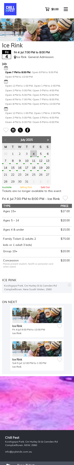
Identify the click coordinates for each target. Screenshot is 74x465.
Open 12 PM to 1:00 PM (19, 85)
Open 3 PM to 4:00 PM (45, 90)
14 (5, 167)
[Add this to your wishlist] (65, 198)
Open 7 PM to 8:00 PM (17, 72)
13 (47, 161)
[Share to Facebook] (27, 129)
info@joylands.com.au (18, 451)
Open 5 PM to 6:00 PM (45, 94)
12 (40, 161)
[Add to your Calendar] (13, 129)
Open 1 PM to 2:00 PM (47, 85)
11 (33, 161)
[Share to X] (20, 129)
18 (33, 167)
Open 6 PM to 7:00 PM (18, 99)
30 (5, 154)
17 (26, 167)
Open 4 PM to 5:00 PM (18, 94)
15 (12, 167)
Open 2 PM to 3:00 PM (18, 90)
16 (19, 167)
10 (26, 161)
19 (40, 167)
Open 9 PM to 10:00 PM (19, 76)
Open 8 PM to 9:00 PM (45, 72)
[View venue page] (69, 284)
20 (47, 167)
